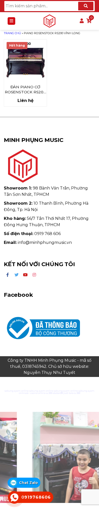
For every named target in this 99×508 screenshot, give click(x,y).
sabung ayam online (17, 390)
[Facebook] (7, 275)
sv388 (49, 393)
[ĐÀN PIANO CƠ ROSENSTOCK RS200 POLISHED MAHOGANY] (25, 60)
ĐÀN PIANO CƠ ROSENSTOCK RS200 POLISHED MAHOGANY (25, 89)
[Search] (85, 6)
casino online (38, 393)
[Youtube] (25, 275)
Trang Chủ (12, 33)
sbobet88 (58, 393)
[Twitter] (16, 275)
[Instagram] (34, 275)
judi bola (68, 393)
